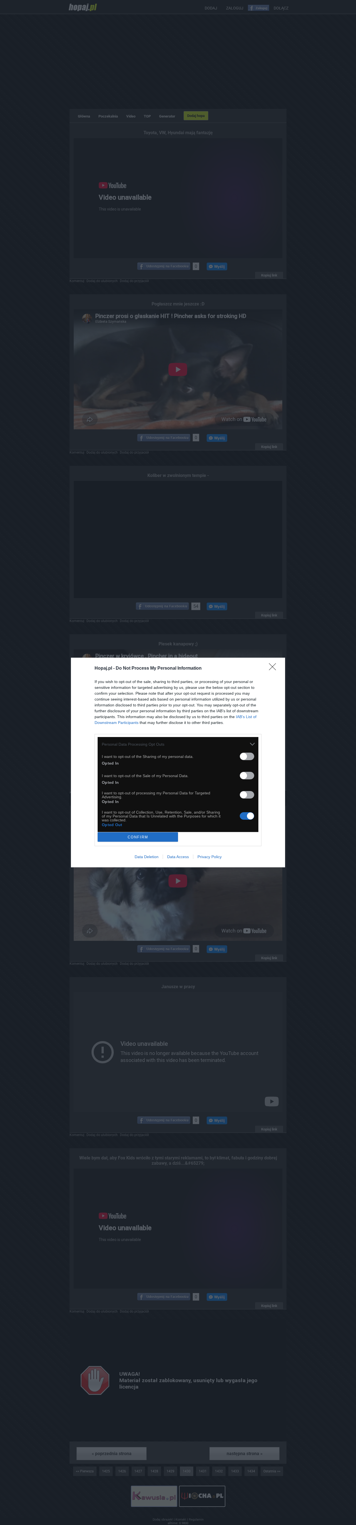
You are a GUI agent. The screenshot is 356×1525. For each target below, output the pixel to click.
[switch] (247, 756)
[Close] (274, 668)
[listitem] (178, 744)
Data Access (178, 857)
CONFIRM (138, 837)
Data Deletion (147, 857)
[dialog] (178, 762)
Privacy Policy (209, 857)
